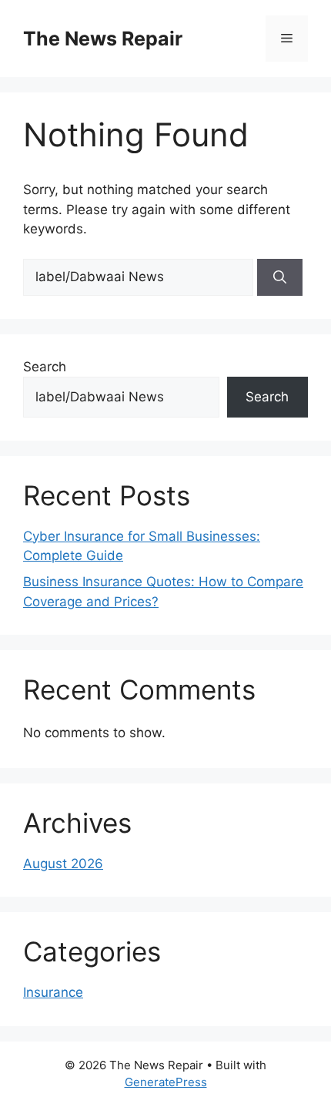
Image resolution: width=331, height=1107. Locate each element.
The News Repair (102, 38)
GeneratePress (166, 1082)
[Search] (280, 277)
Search (44, 366)
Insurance (53, 992)
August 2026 (63, 863)
